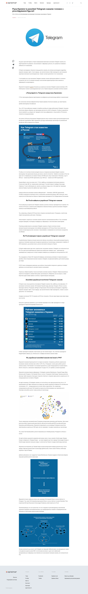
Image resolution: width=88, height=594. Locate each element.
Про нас (15, 577)
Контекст (42, 2)
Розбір (30, 2)
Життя (35, 2)
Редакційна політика (12, 579)
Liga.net (31, 87)
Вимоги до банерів (69, 576)
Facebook (40, 576)
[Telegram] (70, 3)
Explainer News (55, 578)
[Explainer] (11, 2)
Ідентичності (56, 2)
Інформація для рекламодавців (72, 578)
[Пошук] (81, 3)
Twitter (40, 578)
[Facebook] (67, 3)
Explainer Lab (55, 576)
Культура (49, 2)
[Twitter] (72, 3)
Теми (25, 2)
